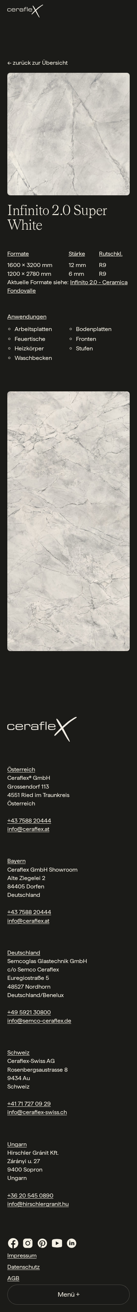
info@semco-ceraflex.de (39, 1020)
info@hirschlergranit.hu (38, 1203)
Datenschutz (23, 1266)
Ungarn (17, 1144)
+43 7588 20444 (29, 820)
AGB (13, 1278)
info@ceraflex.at (28, 829)
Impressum (22, 1255)
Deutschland (23, 952)
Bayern (16, 860)
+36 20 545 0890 (30, 1195)
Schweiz (18, 1052)
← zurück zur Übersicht (37, 62)
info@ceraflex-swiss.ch (37, 1112)
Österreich (21, 769)
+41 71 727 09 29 (29, 1103)
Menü (69, 1294)
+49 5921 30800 (29, 1012)
